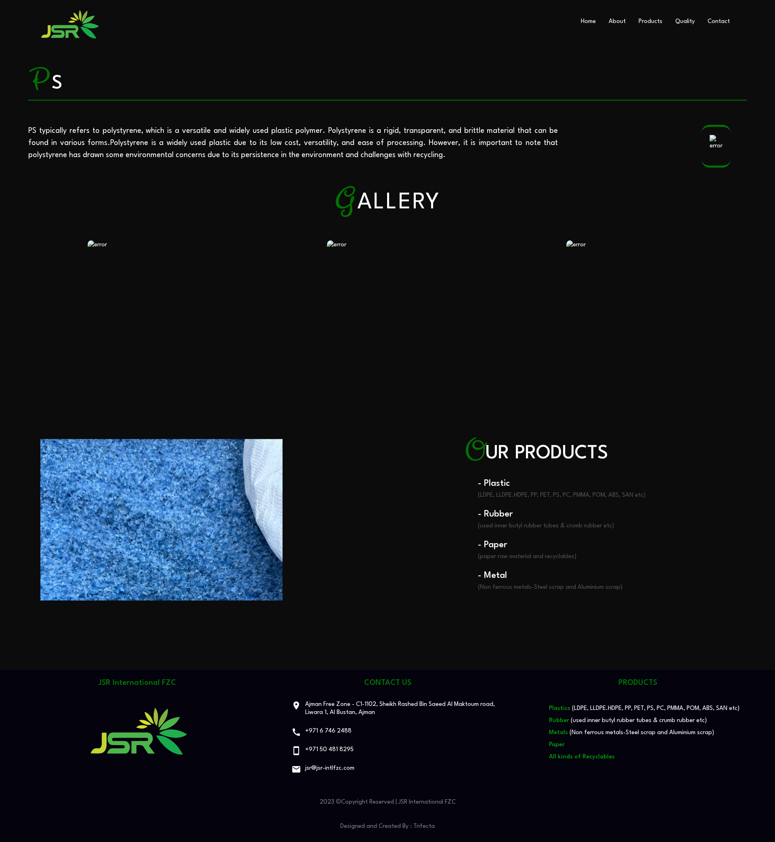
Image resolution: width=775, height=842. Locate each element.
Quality (685, 22)
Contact (719, 22)
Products (650, 22)
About (617, 22)
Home (588, 22)
